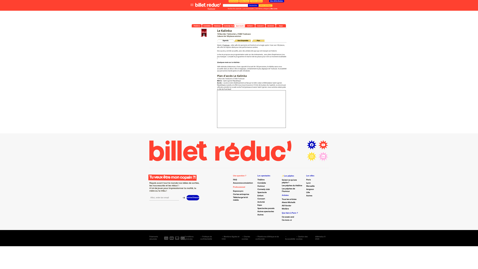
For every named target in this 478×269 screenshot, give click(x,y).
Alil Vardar (286, 206)
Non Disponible (243, 40)
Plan (258, 40)
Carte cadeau (256, 1)
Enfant (260, 196)
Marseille (310, 186)
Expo (259, 205)
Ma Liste (274, 9)
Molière (285, 209)
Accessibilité (290, 239)
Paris (308, 180)
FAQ (235, 180)
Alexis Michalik (288, 203)
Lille (308, 193)
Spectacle (262, 193)
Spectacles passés (265, 209)
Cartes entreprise (241, 195)
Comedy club (263, 190)
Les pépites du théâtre (292, 186)
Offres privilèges (265, 5)
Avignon (310, 190)
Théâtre (261, 180)
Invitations (233, 1)
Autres (260, 215)
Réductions (244, 1)
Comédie (261, 183)
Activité (261, 202)
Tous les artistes (289, 200)
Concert (261, 199)
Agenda (225, 40)
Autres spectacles (265, 212)
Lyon (308, 183)
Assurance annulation (243, 183)
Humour (261, 186)
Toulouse (211, 8)
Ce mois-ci (287, 220)
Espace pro (238, 191)
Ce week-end (288, 217)
